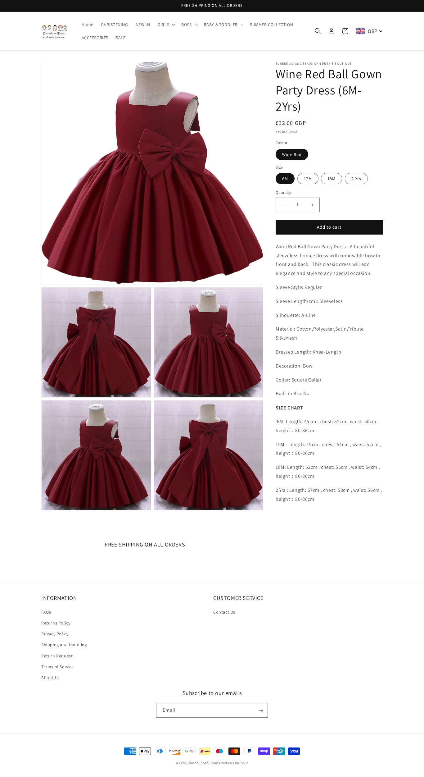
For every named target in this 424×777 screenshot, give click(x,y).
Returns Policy (55, 623)
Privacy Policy (54, 634)
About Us (50, 677)
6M (285, 179)
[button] (166, 24)
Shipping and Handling (64, 644)
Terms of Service (57, 667)
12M (308, 179)
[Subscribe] (261, 710)
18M (331, 179)
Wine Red (292, 154)
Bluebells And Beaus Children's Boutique (218, 763)
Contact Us (224, 612)
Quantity (283, 192)
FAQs (46, 612)
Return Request (57, 656)
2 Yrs (356, 179)
